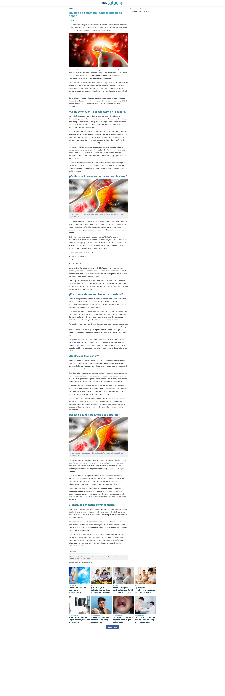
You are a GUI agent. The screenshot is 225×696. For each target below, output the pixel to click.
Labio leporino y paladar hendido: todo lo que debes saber (123, 619)
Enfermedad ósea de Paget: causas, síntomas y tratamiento (79, 619)
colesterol (90, 221)
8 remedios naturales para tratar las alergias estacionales (100, 619)
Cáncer (115, 585)
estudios (101, 101)
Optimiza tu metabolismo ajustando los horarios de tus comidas (145, 590)
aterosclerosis (84, 369)
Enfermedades (73, 615)
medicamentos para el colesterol (80, 497)
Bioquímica (72, 8)
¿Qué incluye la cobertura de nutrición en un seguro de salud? (101, 590)
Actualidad (72, 585)
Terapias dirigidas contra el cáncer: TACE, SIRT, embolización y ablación (123, 590)
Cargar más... (112, 627)
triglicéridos (73, 137)
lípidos (124, 119)
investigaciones (117, 463)
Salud (93, 585)
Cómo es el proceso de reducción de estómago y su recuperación (145, 619)
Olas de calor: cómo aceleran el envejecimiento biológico (77, 590)
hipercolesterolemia (80, 314)
